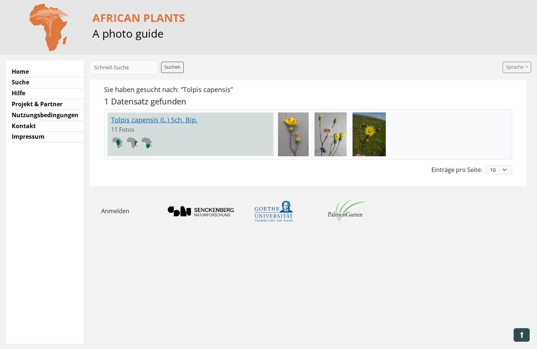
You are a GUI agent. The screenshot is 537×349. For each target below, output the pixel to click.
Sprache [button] (515, 67)
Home (20, 72)
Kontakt (24, 126)
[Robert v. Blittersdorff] (293, 134)
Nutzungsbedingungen (45, 115)
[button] (522, 335)
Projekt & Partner (37, 104)
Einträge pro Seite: (456, 170)
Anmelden (115, 211)
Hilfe (18, 93)
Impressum (28, 137)
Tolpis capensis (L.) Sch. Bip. (154, 119)
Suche (20, 82)
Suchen (172, 67)
